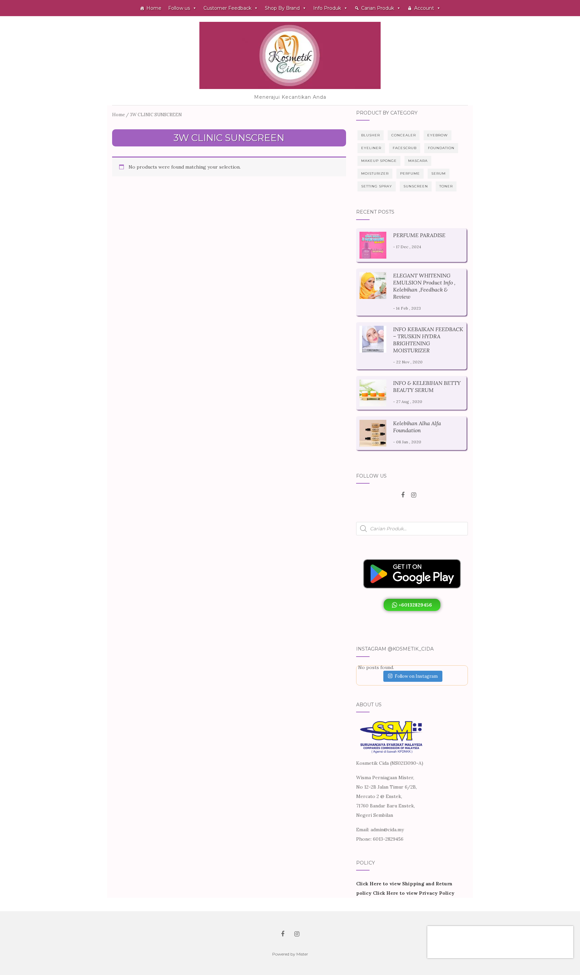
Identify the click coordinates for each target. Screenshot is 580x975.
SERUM (438, 173)
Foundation (441, 148)
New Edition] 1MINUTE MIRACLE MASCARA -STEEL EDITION (498, 935)
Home (153, 8)
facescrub (405, 148)
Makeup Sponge (379, 161)
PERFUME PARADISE (419, 235)
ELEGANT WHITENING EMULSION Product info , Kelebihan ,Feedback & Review (424, 286)
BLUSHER (370, 135)
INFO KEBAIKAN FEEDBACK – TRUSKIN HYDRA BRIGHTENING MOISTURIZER (428, 340)
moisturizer (375, 173)
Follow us (179, 8)
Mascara (418, 161)
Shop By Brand (282, 8)
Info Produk (327, 8)
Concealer (403, 135)
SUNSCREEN (415, 186)
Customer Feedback (227, 8)
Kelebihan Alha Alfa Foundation (417, 427)
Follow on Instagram (416, 676)
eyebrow (437, 135)
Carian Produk (377, 8)
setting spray (376, 186)
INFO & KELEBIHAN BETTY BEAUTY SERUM (427, 386)
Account (424, 8)
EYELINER (371, 148)
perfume (410, 173)
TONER (446, 186)
